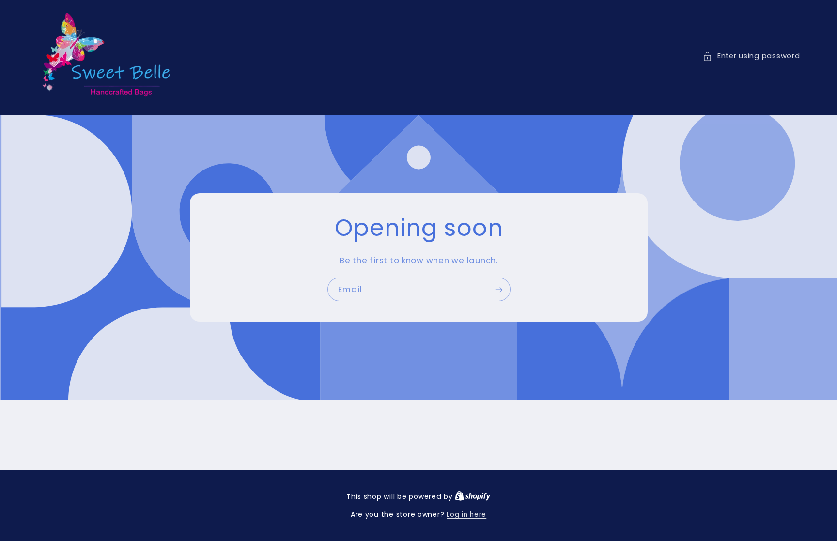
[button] (751, 56)
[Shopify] (473, 496)
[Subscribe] (498, 289)
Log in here (466, 514)
